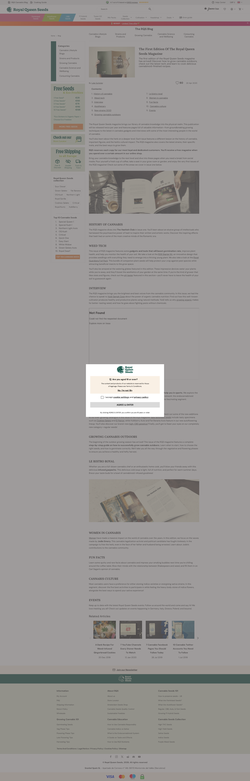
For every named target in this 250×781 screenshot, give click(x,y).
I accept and (126, 397)
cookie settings (121, 397)
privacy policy (141, 397)
